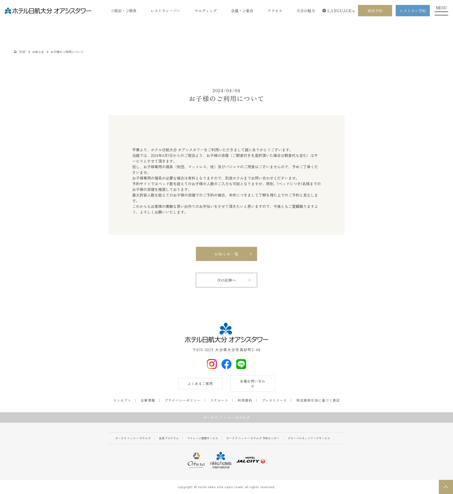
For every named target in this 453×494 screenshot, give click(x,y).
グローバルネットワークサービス (309, 438)
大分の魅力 (305, 10)
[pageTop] (446, 487)
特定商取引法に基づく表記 (318, 400)
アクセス (274, 10)
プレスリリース (274, 400)
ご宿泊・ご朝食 (123, 10)
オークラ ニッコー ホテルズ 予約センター (252, 438)
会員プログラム (169, 438)
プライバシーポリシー (183, 400)
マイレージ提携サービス (202, 438)
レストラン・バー (165, 10)
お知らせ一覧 (226, 254)
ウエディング (205, 10)
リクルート (219, 400)
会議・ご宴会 (242, 10)
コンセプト (122, 400)
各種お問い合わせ (252, 383)
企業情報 (148, 400)
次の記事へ (226, 280)
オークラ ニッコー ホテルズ (133, 438)
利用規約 (245, 400)
